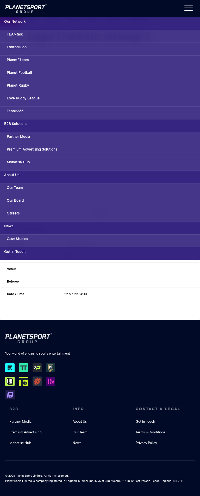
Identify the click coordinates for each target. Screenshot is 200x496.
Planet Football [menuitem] (19, 72)
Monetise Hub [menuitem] (18, 162)
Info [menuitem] (78, 409)
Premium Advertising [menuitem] (25, 432)
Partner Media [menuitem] (18, 136)
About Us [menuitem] (11, 175)
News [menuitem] (8, 226)
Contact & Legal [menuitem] (158, 409)
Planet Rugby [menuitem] (18, 85)
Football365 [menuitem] (17, 47)
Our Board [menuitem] (15, 200)
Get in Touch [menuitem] (15, 251)
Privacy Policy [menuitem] (146, 443)
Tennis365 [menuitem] (15, 111)
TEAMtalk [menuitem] (15, 34)
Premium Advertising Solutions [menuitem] (32, 149)
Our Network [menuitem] (15, 21)
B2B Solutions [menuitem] (15, 124)
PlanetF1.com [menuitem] (18, 60)
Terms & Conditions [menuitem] (150, 432)
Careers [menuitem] (13, 213)
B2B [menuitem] (13, 409)
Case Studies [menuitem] (17, 239)
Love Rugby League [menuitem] (23, 98)
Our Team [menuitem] (15, 188)
